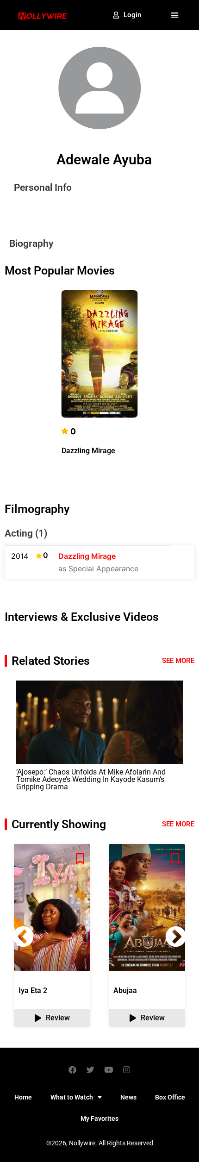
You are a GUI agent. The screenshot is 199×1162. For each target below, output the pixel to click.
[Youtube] (109, 1069)
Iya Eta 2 (33, 990)
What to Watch (71, 1097)
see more (178, 824)
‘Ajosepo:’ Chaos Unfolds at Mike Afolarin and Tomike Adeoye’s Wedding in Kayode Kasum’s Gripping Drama (91, 779)
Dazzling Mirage (88, 450)
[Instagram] (127, 1069)
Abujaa (125, 990)
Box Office (170, 1097)
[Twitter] (91, 1069)
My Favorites (99, 1118)
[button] (175, 15)
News (128, 1097)
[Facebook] (73, 1069)
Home (23, 1097)
